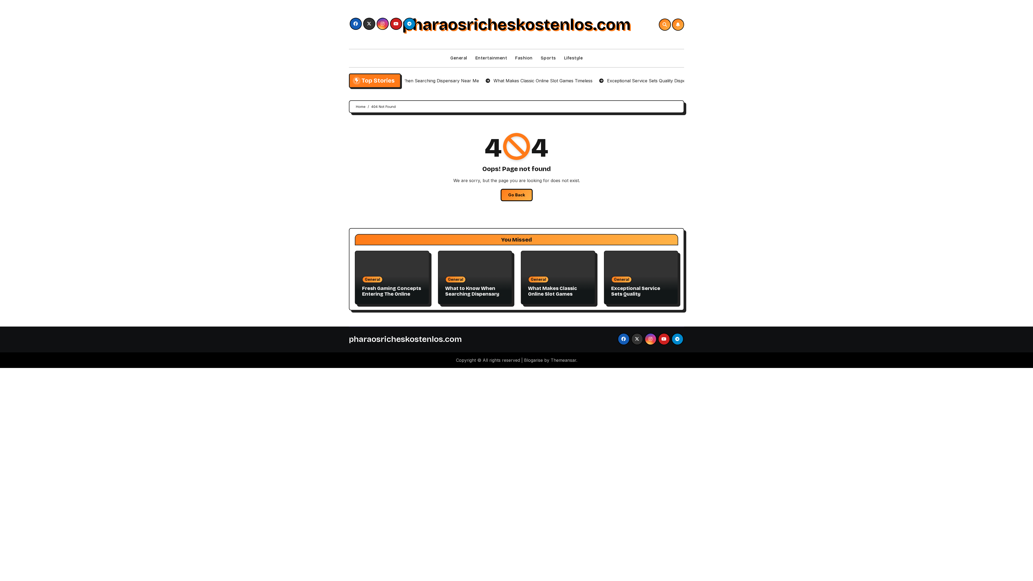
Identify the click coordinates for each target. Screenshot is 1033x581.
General (458, 58)
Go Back (516, 194)
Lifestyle (573, 58)
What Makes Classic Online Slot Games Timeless (552, 294)
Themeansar (563, 360)
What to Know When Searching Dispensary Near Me (472, 294)
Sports (548, 58)
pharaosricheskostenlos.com (516, 24)
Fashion (524, 58)
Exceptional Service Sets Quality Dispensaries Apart (635, 294)
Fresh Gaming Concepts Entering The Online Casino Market (391, 294)
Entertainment (491, 58)
